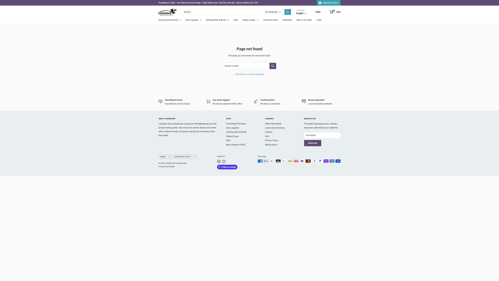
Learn (319, 20)
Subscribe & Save (330, 3)
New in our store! (304, 20)
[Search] (287, 12)
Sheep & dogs (249, 20)
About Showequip (273, 123)
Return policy (271, 144)
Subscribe (312, 143)
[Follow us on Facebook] (219, 161)
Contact (268, 132)
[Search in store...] (273, 66)
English (163, 157)
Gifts (236, 20)
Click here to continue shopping (249, 74)
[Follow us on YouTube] (224, 161)
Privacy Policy (271, 140)
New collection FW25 (235, 144)
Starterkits (287, 20)
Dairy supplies (191, 20)
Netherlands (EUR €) (182, 157)
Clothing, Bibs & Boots (216, 20)
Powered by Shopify (167, 166)
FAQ (267, 136)
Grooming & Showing (168, 20)
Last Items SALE (270, 20)
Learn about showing (274, 128)
